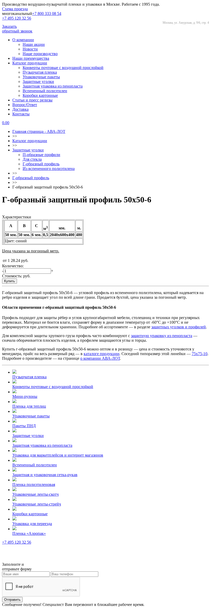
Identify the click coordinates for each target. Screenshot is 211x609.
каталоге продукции (101, 353)
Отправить (12, 600)
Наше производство (40, 54)
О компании (23, 40)
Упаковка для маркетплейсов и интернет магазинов (57, 455)
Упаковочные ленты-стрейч (36, 504)
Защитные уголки (38, 81)
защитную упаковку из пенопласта (161, 335)
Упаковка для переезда (32, 523)
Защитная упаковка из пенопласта (53, 86)
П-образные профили (41, 154)
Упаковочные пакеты (41, 77)
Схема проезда (15, 9)
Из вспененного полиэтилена (49, 168)
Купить (9, 281)
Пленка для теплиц (29, 406)
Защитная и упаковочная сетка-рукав (44, 475)
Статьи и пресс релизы (32, 100)
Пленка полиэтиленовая (33, 484)
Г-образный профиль (41, 164)
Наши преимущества (30, 58)
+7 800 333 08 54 (46, 13)
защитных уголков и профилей (178, 327)
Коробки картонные (40, 95)
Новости (30, 49)
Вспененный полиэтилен (45, 91)
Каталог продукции (29, 63)
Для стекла (32, 159)
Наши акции (34, 44)
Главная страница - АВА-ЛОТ (38, 131)
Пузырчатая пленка (40, 72)
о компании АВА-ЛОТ (100, 358)
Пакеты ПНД (24, 426)
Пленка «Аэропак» (29, 533)
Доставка (20, 109)
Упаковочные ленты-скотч (35, 494)
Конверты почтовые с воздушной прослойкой (63, 67)
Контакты (21, 114)
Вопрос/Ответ (24, 104)
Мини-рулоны (24, 396)
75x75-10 (199, 353)
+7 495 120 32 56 (16, 18)
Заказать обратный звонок (17, 28)
